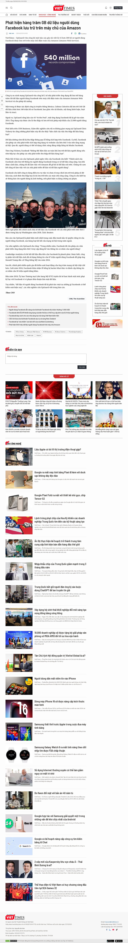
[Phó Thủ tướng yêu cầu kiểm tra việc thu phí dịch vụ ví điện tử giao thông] (79, 418)
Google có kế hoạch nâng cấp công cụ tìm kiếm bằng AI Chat (58, 840)
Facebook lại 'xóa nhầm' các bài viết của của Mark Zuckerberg (31, 322)
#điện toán (30, 335)
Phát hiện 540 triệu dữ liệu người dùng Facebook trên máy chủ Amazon (34, 325)
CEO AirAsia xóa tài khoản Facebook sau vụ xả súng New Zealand (32, 319)
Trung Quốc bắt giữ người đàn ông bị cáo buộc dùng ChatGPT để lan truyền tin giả (57, 588)
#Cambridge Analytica (75, 332)
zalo (110, 929)
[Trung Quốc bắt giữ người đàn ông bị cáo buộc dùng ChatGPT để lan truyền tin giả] (19, 594)
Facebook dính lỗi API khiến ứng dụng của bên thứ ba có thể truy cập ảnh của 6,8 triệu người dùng (44, 313)
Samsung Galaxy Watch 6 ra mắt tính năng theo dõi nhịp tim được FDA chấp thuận (60, 749)
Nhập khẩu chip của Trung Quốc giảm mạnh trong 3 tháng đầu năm (60, 565)
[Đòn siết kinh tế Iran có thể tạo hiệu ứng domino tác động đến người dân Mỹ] (109, 390)
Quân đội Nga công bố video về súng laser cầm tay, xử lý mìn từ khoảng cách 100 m (49, 403)
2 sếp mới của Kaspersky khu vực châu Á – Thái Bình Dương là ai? (58, 863)
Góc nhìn (23, 15)
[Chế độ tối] (110, 8)
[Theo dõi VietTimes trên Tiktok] (117, 930)
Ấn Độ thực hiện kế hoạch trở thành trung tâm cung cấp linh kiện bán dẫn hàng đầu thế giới (102, 308)
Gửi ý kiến (82, 367)
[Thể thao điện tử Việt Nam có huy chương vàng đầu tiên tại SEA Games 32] (19, 892)
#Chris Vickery (20, 332)
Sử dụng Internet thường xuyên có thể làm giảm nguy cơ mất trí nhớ (58, 772)
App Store (110, 941)
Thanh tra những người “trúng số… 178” (103, 177)
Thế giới (86, 15)
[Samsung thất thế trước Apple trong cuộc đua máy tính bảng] (19, 732)
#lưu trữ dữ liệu (20, 335)
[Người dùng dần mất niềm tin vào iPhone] (19, 686)
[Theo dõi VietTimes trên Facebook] (107, 929)
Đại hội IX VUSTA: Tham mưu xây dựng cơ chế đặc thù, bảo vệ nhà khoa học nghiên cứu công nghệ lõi (79, 403)
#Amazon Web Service (33, 332)
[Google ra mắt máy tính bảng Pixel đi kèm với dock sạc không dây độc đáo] (115, 264)
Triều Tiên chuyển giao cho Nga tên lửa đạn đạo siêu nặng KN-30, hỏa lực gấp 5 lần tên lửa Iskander (104, 204)
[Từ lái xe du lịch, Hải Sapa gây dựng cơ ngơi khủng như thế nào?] (49, 418)
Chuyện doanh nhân (99, 15)
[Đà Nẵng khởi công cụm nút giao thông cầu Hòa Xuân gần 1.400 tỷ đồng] (109, 418)
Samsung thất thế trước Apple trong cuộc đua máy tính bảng (60, 726)
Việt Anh (11, 33)
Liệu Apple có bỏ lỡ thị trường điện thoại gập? (101, 252)
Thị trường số (63, 15)
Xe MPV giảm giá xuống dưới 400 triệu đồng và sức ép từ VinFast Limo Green (103, 150)
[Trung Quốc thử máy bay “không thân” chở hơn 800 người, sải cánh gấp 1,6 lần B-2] (107, 219)
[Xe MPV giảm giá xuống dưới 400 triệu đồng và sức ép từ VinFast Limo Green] (107, 136)
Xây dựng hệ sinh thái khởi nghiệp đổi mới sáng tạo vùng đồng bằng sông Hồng (60, 611)
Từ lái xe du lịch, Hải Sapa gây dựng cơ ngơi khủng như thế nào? (48, 430)
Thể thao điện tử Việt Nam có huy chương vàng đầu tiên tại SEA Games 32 (60, 886)
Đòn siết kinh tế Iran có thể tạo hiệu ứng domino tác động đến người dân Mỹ (109, 403)
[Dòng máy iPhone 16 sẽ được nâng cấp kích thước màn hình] (19, 709)
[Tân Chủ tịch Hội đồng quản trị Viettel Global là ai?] (19, 663)
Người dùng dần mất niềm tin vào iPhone (55, 678)
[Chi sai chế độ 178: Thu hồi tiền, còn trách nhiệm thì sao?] (107, 109)
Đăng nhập (118, 8)
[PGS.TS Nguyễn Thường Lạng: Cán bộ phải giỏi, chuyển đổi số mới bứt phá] (19, 390)
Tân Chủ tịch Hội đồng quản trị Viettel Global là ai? (59, 655)
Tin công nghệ (13, 443)
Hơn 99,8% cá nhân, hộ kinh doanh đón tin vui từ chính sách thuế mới (18, 430)
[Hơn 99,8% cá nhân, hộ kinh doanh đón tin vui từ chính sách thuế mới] (19, 418)
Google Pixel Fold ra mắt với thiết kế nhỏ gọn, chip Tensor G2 (101, 277)
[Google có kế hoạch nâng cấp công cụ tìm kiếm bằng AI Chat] (19, 846)
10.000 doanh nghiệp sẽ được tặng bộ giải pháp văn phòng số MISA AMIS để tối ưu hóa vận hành (60, 634)
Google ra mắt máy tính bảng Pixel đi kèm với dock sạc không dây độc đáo (101, 264)
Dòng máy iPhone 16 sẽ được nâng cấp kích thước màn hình (59, 703)
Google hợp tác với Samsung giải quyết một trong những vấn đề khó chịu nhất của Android (59, 817)
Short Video (76, 15)
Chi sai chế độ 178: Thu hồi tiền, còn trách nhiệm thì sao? (104, 122)
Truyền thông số (115, 15)
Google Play (118, 941)
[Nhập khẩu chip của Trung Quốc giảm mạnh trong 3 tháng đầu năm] (19, 571)
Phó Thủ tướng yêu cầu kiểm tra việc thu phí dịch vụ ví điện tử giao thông (79, 430)
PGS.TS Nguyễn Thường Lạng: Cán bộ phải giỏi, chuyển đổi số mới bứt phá (18, 403)
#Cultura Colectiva (60, 332)
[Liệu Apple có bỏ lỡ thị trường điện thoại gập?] (115, 253)
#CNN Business (47, 332)
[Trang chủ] (7, 15)
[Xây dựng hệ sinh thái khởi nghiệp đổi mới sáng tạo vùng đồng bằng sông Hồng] (19, 617)
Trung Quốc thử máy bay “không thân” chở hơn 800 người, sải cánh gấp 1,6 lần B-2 (104, 233)
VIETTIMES (64, 8)
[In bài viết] (75, 33)
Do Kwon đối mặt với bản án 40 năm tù (53, 793)
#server (39, 335)
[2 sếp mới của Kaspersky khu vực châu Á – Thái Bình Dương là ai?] (19, 869)
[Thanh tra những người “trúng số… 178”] (107, 165)
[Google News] (82, 33)
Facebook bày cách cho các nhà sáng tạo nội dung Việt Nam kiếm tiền (34, 316)
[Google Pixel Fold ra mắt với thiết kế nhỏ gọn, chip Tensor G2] (115, 276)
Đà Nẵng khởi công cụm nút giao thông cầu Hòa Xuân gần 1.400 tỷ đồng (107, 431)
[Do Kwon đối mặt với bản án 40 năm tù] (19, 800)
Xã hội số (13, 15)
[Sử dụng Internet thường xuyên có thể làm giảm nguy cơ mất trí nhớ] (19, 777)
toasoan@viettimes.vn (112, 922)
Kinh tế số (32, 15)
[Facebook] (72, 33)
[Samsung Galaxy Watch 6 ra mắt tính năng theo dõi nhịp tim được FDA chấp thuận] (19, 755)
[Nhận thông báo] (106, 8)
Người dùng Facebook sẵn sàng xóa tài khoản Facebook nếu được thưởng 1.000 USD (39, 310)
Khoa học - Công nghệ (47, 15)
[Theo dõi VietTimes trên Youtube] (113, 930)
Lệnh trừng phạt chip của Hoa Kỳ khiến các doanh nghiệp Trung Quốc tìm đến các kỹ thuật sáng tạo (101, 292)
